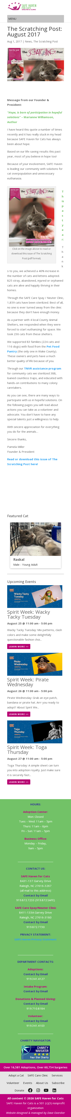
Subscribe (58, 1083)
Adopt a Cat (16, 1075)
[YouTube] (46, 1090)
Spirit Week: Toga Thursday (27, 749)
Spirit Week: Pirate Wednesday (28, 682)
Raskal (18, 559)
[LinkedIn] (54, 1090)
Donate (19, 1090)
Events (27, 1083)
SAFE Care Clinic (38, 1075)
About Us (42, 1083)
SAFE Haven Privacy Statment (35, 939)
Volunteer (13, 1083)
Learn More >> (19, 646)
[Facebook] (30, 1090)
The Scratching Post (45, 41)
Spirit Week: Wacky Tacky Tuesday (28, 614)
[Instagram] (38, 1090)
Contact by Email (35, 974)
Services (57, 1075)
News (28, 41)
